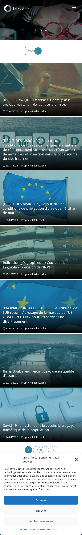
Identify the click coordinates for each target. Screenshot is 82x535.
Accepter (41, 500)
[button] (76, 459)
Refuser (41, 510)
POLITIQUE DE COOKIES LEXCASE (37, 529)
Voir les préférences (41, 521)
